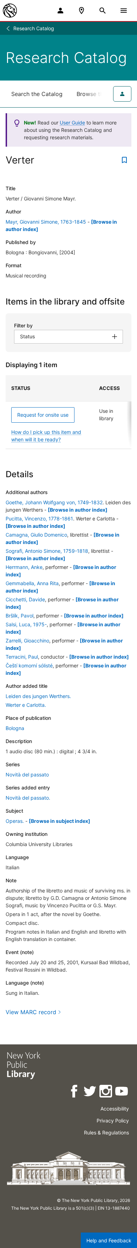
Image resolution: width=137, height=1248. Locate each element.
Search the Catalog (37, 93)
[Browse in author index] (77, 510)
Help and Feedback (108, 1240)
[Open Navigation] (123, 10)
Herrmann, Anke (24, 567)
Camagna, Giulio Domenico (36, 535)
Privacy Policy (113, 1121)
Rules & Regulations (106, 1132)
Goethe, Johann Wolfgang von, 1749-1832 (54, 502)
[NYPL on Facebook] (74, 1092)
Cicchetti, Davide (25, 599)
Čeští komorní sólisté (29, 665)
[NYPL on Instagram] (106, 1092)
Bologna (15, 728)
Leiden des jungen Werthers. (38, 696)
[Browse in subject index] (59, 821)
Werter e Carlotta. (26, 705)
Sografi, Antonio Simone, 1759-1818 (47, 551)
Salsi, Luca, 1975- (26, 624)
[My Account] (60, 10)
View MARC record (31, 1012)
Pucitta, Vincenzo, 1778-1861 (39, 518)
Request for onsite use (42, 415)
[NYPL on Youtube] (122, 1092)
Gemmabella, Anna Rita (32, 583)
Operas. (15, 821)
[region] (68, 412)
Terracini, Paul (22, 657)
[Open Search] (102, 10)
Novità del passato (27, 774)
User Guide (72, 123)
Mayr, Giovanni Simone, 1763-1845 (46, 222)
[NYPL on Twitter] (90, 1092)
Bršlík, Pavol (19, 616)
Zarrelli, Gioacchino (27, 641)
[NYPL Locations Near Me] (81, 10)
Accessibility (114, 1109)
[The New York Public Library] (10, 11)
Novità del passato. (28, 798)
